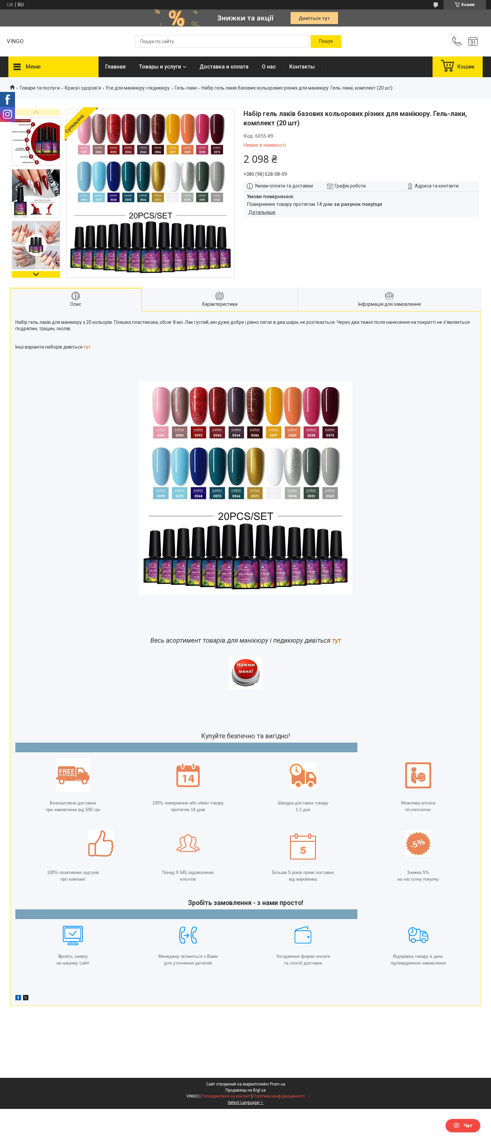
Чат (468, 1125)
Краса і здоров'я (83, 88)
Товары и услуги (160, 67)
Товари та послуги (39, 88)
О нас (269, 67)
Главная (115, 67)
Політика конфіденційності (279, 1096)
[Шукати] (326, 41)
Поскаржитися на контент (226, 1096)
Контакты (302, 67)
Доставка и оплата (224, 67)
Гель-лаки (186, 88)
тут (87, 347)
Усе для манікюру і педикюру (138, 88)
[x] (25, 998)
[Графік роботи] (473, 41)
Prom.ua (277, 1084)
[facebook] (18, 998)
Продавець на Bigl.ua (245, 1090)
